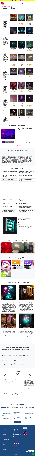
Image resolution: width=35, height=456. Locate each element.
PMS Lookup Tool (5, 446)
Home (2, 6)
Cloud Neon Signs (5, 85)
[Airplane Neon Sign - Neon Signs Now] (21, 17)
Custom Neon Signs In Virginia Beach (5, 39)
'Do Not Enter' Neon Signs (5, 418)
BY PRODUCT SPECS (28, 407)
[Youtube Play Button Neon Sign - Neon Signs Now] (13, 112)
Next (33, 247)
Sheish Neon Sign (13, 48)
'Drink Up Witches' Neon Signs (18, 416)
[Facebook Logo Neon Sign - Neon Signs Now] (13, 30)
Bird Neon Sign (21, 48)
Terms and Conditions (6, 439)
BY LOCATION (21, 407)
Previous (1, 247)
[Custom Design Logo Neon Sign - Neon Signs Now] (13, 17)
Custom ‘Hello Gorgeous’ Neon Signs (5, 57)
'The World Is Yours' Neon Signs (28, 418)
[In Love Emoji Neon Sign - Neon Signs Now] (21, 85)
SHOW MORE (17, 421)
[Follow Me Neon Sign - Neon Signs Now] (21, 30)
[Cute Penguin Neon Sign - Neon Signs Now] (13, 98)
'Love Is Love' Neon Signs (28, 416)
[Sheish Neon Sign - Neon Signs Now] (13, 44)
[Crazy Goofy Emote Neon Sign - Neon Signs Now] (29, 112)
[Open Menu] (33, 3)
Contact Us (4, 434)
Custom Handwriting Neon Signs (5, 107)
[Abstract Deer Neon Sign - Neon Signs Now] (13, 71)
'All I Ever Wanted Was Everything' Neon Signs (5, 411)
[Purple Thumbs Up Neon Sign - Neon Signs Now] (29, 98)
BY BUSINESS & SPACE (15, 407)
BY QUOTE (8, 407)
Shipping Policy (5, 441)
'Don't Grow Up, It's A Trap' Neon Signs (17, 413)
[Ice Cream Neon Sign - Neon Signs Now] (13, 57)
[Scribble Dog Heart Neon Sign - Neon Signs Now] (21, 98)
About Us (4, 429)
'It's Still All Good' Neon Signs (29, 413)
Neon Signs (4, 6)
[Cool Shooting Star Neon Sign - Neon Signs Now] (29, 57)
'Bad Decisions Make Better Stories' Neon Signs (6, 414)
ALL (4, 407)
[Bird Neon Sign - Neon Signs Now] (21, 44)
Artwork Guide (5, 449)
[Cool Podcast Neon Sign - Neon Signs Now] (13, 85)
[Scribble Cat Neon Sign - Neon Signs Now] (29, 44)
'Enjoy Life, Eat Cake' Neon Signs (17, 418)
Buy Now (18, 145)
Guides (4, 444)
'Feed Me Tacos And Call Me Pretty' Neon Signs (28, 411)
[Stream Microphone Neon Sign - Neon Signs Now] (29, 85)
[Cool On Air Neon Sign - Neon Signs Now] (29, 71)
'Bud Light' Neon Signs (5, 415)
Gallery (4, 431)
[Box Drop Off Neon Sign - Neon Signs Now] (21, 71)
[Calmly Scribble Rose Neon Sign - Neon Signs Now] (21, 112)
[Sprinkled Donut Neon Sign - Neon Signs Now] (21, 57)
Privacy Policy (5, 436)
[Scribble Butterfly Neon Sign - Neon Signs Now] (29, 30)
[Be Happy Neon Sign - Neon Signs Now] (29, 17)
